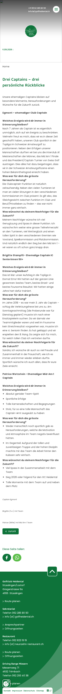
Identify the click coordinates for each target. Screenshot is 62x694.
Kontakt (7, 691)
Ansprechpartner (14, 624)
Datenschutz (29, 691)
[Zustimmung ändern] (6, 683)
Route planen (12, 601)
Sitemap (40, 691)
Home (5, 66)
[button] (6, 558)
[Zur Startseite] (31, 31)
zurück (12, 531)
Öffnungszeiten (14, 628)
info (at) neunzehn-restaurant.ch (24, 644)
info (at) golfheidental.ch (39, 11)
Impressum (17, 691)
